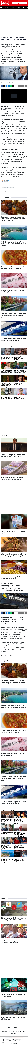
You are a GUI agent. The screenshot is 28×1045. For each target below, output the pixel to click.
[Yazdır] (19, 86)
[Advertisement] (14, 416)
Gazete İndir (23, 2)
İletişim (15, 1031)
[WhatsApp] (11, 86)
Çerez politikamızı (19, 1040)
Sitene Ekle (13, 1033)
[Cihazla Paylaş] (13, 86)
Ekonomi (11, 7)
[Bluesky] (6, 86)
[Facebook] (2, 86)
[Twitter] (4, 86)
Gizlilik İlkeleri (21, 1031)
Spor (23, 7)
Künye (10, 1031)
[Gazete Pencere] (5, 2)
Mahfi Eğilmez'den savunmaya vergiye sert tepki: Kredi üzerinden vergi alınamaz (13, 39)
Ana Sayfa (5, 37)
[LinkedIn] (9, 86)
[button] (21, 86)
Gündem (5, 7)
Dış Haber (18, 7)
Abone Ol (15, 2)
